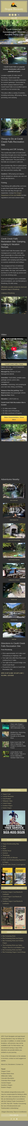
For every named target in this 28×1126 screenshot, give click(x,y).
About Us (4, 1064)
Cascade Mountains (7, 1078)
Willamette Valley (6, 1076)
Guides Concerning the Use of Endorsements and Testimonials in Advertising (13, 1106)
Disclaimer (11, 1064)
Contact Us (19, 1064)
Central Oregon (6, 1083)
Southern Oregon (6, 1085)
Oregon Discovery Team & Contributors (14, 1112)
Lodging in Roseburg (8, 293)
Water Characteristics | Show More (14, 418)
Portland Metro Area (7, 1073)
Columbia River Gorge (8, 1080)
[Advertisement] (14, 108)
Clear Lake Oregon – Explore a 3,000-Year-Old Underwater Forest (17, 726)
